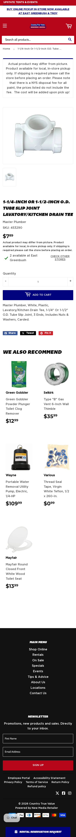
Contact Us (38, 693)
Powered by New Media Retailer (36, 808)
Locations (38, 687)
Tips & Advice (38, 676)
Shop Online (38, 649)
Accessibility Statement (49, 778)
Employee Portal (19, 778)
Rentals (38, 654)
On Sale (38, 660)
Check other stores (60, 258)
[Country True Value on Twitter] (57, 793)
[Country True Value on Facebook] (63, 793)
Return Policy (60, 782)
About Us (38, 682)
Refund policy (36, 786)
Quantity (9, 273)
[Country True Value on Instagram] (69, 793)
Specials (38, 665)
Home (6, 49)
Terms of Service (37, 782)
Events (38, 671)
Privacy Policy (13, 782)
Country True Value (42, 803)
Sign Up (38, 765)
